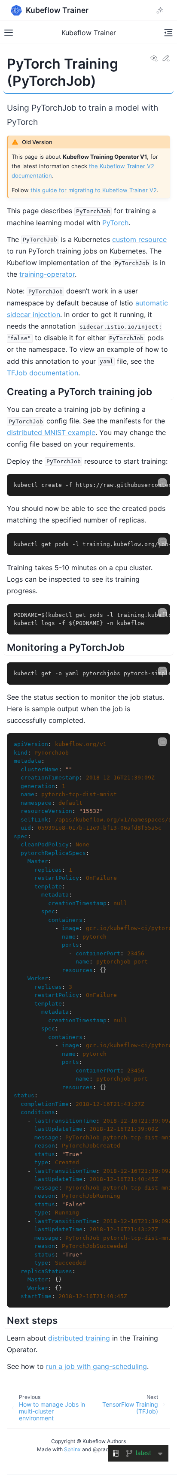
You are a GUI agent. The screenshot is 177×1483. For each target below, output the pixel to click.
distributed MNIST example (51, 432)
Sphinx (72, 1449)
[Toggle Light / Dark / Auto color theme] (160, 10)
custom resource (139, 239)
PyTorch (115, 222)
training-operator (47, 274)
